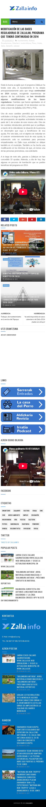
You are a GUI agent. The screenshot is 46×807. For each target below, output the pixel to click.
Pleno (34, 43)
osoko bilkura (26, 43)
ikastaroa (25, 524)
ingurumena (6, 520)
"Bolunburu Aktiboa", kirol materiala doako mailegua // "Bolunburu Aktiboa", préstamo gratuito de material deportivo (23, 577)
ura (15, 520)
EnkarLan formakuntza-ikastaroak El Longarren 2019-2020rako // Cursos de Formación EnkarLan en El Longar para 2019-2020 (21, 298)
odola (36, 529)
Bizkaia (31, 40)
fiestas (22, 520)
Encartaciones (6, 43)
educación (35, 515)
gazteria (31, 520)
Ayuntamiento (23, 40)
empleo (25, 515)
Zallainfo (9, 46)
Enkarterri (16, 43)
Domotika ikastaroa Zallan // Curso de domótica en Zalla (21, 275)
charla (4, 529)
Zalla (3, 46)
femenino (35, 524)
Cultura (26, 511)
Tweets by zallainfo (10, 542)
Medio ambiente (14, 515)
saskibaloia (14, 524)
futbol (4, 524)
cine (41, 511)
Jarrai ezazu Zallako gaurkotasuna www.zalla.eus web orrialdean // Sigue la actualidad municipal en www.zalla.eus (22, 560)
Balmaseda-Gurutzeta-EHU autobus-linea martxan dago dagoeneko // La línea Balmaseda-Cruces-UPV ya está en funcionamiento (22, 595)
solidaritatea (15, 529)
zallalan (17, 46)
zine (3, 515)
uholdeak (27, 529)
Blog (5, 21)
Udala (39, 43)
